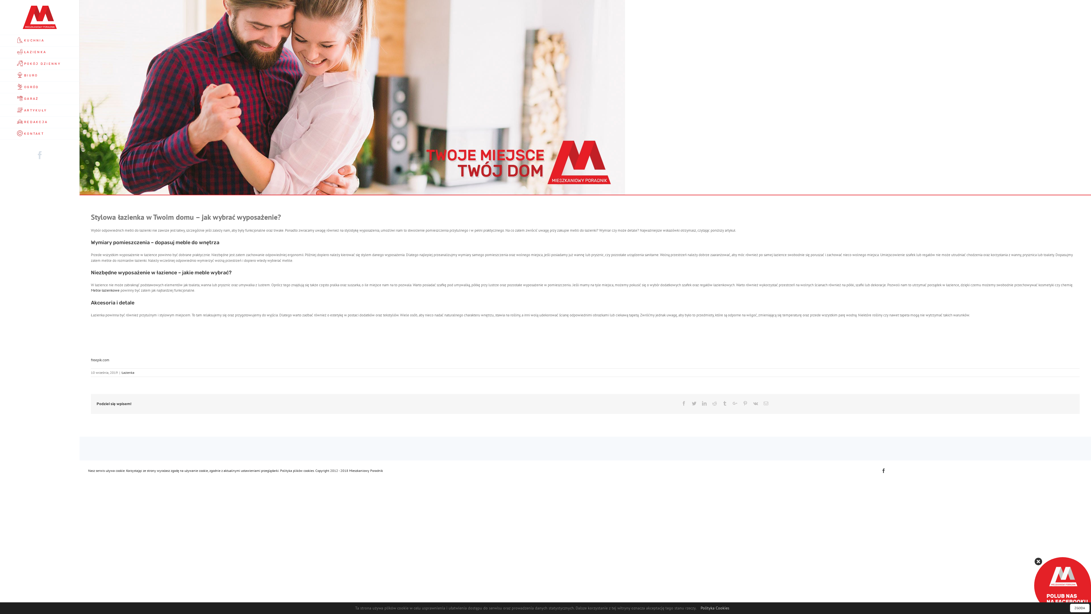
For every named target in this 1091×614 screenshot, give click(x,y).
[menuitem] (40, 41)
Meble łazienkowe (105, 290)
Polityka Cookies (715, 608)
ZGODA (1080, 608)
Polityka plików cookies (297, 470)
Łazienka (128, 372)
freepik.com (100, 360)
